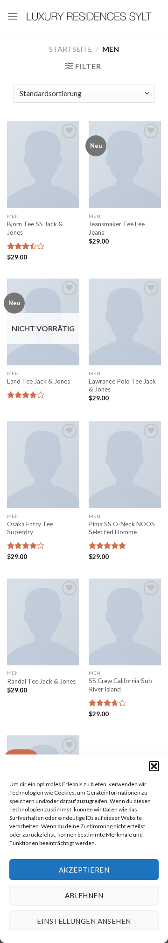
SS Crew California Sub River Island (120, 685)
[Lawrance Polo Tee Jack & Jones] (125, 322)
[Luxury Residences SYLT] (89, 16)
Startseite (70, 48)
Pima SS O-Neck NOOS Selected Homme (122, 528)
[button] (154, 766)
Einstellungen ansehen (84, 921)
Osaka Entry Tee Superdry (30, 528)
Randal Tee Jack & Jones (41, 681)
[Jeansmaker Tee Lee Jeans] (125, 164)
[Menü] (12, 16)
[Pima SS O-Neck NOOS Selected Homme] (125, 464)
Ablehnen (84, 895)
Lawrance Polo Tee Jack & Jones (122, 385)
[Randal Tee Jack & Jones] (43, 622)
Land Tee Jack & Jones (38, 381)
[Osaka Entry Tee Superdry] (43, 464)
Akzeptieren (84, 870)
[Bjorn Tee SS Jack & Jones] (43, 164)
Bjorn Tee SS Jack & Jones (35, 228)
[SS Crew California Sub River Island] (125, 622)
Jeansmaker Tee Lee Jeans (117, 228)
